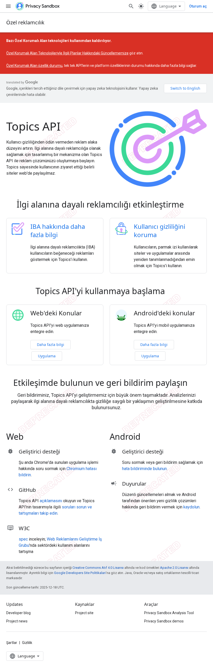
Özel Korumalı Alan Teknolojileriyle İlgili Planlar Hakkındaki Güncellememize (67, 53)
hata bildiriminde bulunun (144, 468)
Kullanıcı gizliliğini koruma (159, 230)
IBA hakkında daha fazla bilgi (57, 230)
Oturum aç (198, 6)
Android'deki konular (164, 313)
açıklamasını (51, 500)
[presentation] (106, 204)
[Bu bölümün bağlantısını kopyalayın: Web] (31, 438)
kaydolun (191, 507)
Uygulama (47, 355)
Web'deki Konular (56, 313)
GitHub (27, 489)
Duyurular (134, 483)
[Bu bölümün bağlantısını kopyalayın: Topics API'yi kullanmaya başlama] (172, 292)
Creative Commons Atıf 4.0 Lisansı (98, 568)
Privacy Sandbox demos (164, 621)
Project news (17, 621)
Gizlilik (27, 643)
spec (23, 539)
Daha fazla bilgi (50, 344)
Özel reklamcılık (25, 22)
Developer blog (18, 613)
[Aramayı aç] (131, 6)
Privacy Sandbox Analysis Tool (169, 613)
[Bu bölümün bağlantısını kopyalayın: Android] (148, 438)
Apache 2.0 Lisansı (174, 568)
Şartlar (11, 643)
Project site (84, 613)
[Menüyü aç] (8, 6)
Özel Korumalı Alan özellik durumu (34, 65)
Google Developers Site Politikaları (80, 573)
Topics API (33, 126)
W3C (24, 528)
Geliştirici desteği (39, 451)
